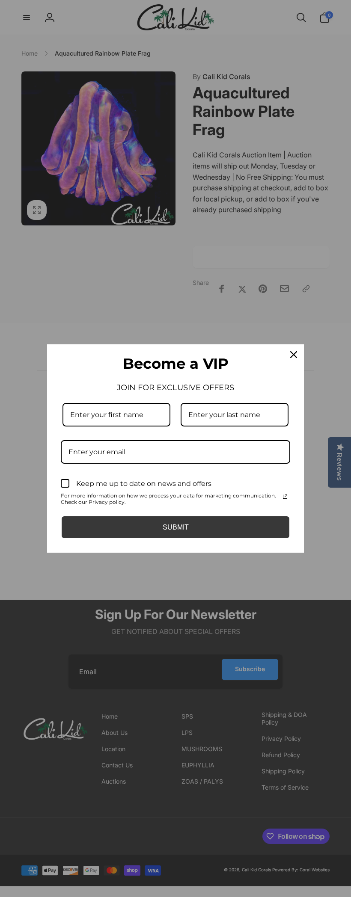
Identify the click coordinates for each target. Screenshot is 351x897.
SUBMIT (176, 527)
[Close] (293, 354)
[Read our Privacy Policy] (285, 496)
